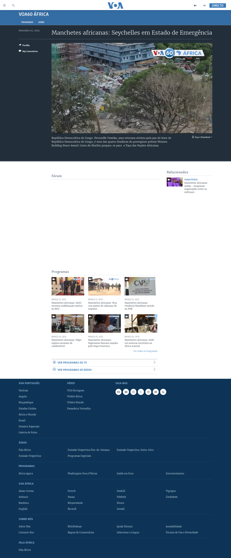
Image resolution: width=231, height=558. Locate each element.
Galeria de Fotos (28, 432)
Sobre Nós (24, 526)
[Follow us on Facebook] (118, 392)
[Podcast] (148, 392)
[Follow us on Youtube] (126, 392)
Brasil (22, 420)
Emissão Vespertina (30, 456)
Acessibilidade (174, 526)
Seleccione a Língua (128, 532)
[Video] (195, 5)
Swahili (121, 491)
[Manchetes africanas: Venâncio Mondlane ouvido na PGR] (141, 286)
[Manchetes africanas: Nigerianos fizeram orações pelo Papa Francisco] (104, 323)
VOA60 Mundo (75, 402)
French (72, 491)
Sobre (41, 22)
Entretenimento (175, 473)
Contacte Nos (26, 532)
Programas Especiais (79, 456)
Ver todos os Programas (145, 351)
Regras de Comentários (81, 532)
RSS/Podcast (75, 526)
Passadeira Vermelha (79, 408)
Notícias (23, 390)
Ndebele (121, 497)
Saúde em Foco (125, 473)
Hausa (71, 497)
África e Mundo (27, 414)
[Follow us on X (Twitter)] (141, 392)
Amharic (23, 497)
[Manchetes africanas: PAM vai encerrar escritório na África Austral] (141, 323)
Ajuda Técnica (124, 526)
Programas (27, 22)
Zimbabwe (172, 497)
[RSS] (163, 392)
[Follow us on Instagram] (133, 392)
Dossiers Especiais (29, 426)
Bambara (24, 503)
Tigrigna (171, 491)
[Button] (24, 46)
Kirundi (72, 509)
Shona (120, 503)
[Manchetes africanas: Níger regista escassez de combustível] (68, 323)
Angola (23, 396)
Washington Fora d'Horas (82, 473)
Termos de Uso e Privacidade (182, 532)
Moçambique (26, 402)
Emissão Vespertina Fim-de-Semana (89, 450)
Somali (121, 509)
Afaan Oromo (26, 491)
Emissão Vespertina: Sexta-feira (135, 450)
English (23, 509)
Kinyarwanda (75, 503)
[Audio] (204, 5)
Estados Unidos (27, 408)
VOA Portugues (75, 390)
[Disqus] (105, 218)
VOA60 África (191, 180)
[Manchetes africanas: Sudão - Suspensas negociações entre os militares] (175, 182)
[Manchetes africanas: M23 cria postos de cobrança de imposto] (104, 286)
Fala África (25, 450)
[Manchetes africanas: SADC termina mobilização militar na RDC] (68, 286)
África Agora (26, 473)
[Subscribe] (156, 392)
